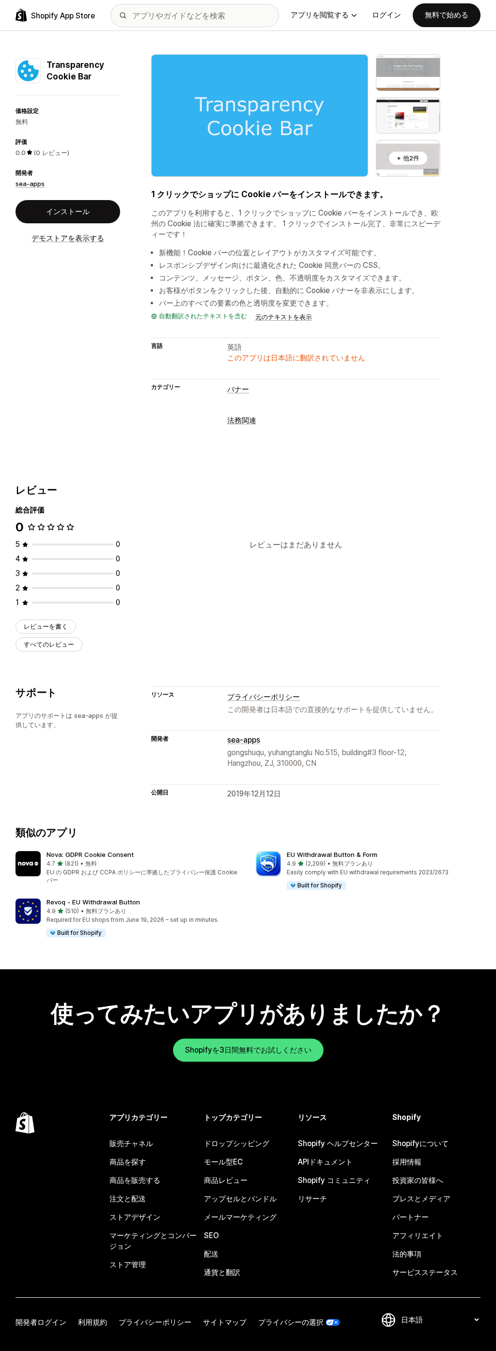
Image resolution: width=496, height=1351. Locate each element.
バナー (238, 389)
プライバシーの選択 (291, 1322)
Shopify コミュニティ (334, 1180)
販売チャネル (131, 1143)
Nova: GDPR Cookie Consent (90, 854)
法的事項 (406, 1253)
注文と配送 (127, 1198)
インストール (68, 211)
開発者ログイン (41, 1322)
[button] (128, 868)
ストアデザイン (134, 1217)
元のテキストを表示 (283, 317)
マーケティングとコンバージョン (153, 1241)
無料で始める (446, 14)
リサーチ (312, 1198)
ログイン (386, 14)
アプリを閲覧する (320, 14)
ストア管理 (127, 1264)
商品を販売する (134, 1180)
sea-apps (30, 183)
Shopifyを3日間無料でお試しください (248, 1050)
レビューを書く (46, 626)
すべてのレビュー (49, 644)
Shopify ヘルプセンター (338, 1143)
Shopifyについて (420, 1143)
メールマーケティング (240, 1217)
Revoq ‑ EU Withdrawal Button (93, 902)
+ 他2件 (408, 158)
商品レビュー (226, 1180)
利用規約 (92, 1322)
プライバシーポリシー (263, 696)
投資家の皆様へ (417, 1180)
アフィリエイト (417, 1235)
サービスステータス (425, 1272)
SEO (211, 1235)
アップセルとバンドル (240, 1198)
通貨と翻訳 (222, 1272)
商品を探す (127, 1161)
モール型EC (223, 1161)
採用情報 (406, 1161)
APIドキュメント (325, 1161)
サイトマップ (225, 1322)
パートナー (410, 1217)
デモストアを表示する (67, 238)
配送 (211, 1253)
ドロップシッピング (236, 1143)
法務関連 (241, 420)
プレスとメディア (421, 1198)
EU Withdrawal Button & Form (332, 854)
